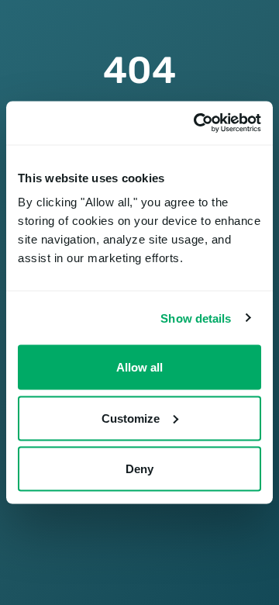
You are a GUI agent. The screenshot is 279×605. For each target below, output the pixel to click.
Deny (139, 468)
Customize (131, 417)
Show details (195, 317)
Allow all (139, 367)
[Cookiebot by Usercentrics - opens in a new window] (197, 123)
